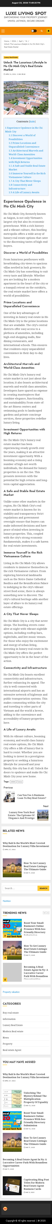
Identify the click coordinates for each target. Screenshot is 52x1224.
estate (13, 781)
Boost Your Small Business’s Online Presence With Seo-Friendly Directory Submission (35, 1119)
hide (32, 121)
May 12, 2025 (30, 1106)
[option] (26, 932)
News (6, 1037)
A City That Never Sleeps (25, 180)
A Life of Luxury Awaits (24, 192)
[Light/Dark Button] (34, 30)
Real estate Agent (12, 1050)
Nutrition (7, 901)
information (9, 1019)
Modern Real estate (13, 1031)
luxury (20, 781)
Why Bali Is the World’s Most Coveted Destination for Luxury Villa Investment (26, 845)
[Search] (41, 31)
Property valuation (11, 992)
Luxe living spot (26, 13)
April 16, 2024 (11, 74)
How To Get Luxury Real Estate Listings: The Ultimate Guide (35, 866)
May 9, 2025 (30, 1192)
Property (7, 1043)
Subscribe (48, 31)
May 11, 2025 (30, 873)
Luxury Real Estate (11, 57)
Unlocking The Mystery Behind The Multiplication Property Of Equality (36, 1097)
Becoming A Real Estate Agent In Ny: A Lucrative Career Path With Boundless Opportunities (36, 953)
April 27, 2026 (10, 850)
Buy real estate (11, 1012)
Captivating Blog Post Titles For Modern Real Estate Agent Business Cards (36, 1184)
